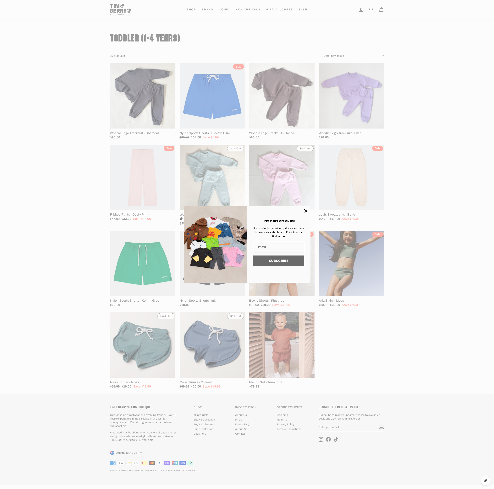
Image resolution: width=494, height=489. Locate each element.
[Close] (305, 211)
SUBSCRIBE (278, 260)
